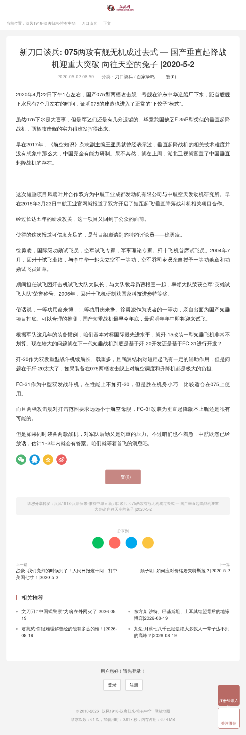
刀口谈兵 (89, 23)
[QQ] (34, 459)
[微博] (61, 459)
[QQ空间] (48, 459)
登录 (112, 684)
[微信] (21, 459)
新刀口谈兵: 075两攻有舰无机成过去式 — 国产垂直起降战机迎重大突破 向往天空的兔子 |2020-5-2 (123, 58)
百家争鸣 (146, 76)
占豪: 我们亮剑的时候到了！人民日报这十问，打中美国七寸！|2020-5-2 (66, 573)
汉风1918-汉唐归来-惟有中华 (123, 8)
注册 (133, 684)
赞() (169, 76)
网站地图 (162, 710)
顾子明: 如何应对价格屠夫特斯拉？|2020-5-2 (185, 570)
